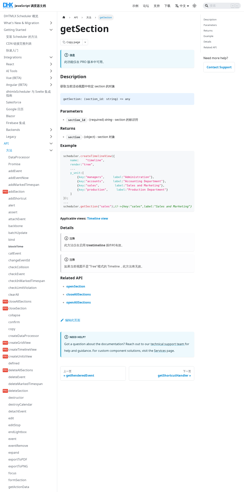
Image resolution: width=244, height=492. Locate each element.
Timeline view (97, 218)
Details (207, 41)
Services (160, 351)
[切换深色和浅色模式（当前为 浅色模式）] (194, 6)
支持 (157, 6)
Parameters (210, 25)
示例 (135, 6)
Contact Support (219, 67)
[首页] (63, 17)
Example (208, 36)
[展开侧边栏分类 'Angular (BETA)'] (51, 85)
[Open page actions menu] (85, 42)
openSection (75, 286)
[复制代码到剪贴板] (189, 155)
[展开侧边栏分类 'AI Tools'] (51, 71)
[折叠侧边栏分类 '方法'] (51, 150)
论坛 (146, 6)
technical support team (168, 344)
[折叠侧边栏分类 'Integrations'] (51, 57)
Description (210, 19)
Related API (210, 47)
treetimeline (95, 245)
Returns (208, 30)
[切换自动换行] (182, 155)
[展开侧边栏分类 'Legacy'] (51, 137)
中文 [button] (183, 6)
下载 (167, 6)
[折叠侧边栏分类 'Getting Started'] (51, 30)
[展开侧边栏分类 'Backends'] (51, 130)
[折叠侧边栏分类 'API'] (51, 143)
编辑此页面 (72, 320)
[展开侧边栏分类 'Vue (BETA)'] (51, 78)
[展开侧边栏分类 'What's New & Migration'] (51, 23)
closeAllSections (78, 294)
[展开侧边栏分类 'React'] (51, 64)
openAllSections (78, 302)
